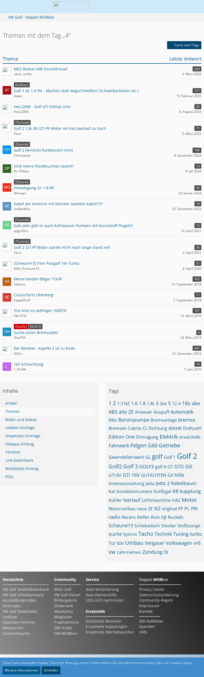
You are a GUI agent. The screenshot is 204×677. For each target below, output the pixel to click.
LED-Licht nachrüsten (105, 600)
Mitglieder (63, 616)
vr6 (197, 543)
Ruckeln (176, 517)
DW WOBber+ (66, 633)
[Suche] (21, 326)
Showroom (63, 605)
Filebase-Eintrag (19, 444)
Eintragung (147, 437)
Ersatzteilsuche (16, 633)
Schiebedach (147, 526)
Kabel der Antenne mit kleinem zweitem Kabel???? (58, 203)
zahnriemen (129, 552)
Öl (166, 552)
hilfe (179, 475)
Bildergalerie (65, 600)
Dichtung (158, 428)
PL (187, 508)
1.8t (150, 403)
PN (194, 508)
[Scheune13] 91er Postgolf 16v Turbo (46, 263)
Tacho (145, 533)
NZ (157, 508)
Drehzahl (192, 428)
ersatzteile (189, 437)
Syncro (130, 534)
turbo (196, 534)
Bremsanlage (164, 420)
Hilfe (143, 632)
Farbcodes (12, 605)
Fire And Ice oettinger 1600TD (40, 310)
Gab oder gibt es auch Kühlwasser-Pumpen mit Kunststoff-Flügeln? (73, 225)
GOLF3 (146, 466)
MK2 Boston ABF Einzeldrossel (40, 68)
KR (175, 491)
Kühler (115, 500)
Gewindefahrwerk (126, 457)
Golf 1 (170, 457)
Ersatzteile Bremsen (103, 621)
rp (164, 516)
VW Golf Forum (67, 594)
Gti (188, 466)
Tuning (181, 534)
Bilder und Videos (21, 419)
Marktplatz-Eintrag (22, 468)
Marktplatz (63, 611)
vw (112, 551)
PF (180, 509)
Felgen (138, 445)
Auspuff (161, 412)
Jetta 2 (163, 483)
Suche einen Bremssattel (36, 332)
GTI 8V (115, 475)
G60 (153, 445)
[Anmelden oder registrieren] (178, 6)
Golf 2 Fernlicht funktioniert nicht (43, 150)
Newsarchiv (13, 627)
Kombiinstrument (134, 491)
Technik (163, 534)
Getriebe (169, 445)
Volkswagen (179, 543)
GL (148, 457)
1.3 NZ (123, 403)
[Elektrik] (21, 144)
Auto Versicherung (102, 589)
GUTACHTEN (153, 475)
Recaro (129, 517)
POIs (9, 476)
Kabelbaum (184, 483)
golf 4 (160, 467)
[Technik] (22, 122)
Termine (12, 452)
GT (170, 467)
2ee (163, 403)
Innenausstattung (126, 483)
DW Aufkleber (151, 621)
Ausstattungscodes (19, 600)
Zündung (152, 552)
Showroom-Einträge (22, 435)
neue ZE (145, 509)
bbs (113, 420)
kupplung (190, 491)
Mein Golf (62, 589)
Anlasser (143, 412)
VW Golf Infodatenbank (23, 594)
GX (170, 475)
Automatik (182, 412)
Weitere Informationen (21, 670)
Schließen (51, 670)
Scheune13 (121, 525)
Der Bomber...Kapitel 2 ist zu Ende (44, 348)
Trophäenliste (66, 622)
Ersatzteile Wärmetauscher (110, 632)
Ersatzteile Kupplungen (107, 626)
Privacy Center (152, 589)
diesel (175, 428)
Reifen (143, 517)
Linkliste (10, 616)
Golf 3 (130, 466)
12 (174, 403)
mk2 (176, 500)
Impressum (149, 605)
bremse (186, 420)
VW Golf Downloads (20, 611)
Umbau (134, 542)
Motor (189, 499)
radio (114, 517)
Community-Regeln (156, 600)
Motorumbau (122, 509)
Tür (112, 543)
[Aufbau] (21, 85)
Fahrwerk (119, 445)
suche (115, 534)
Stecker (168, 526)
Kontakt (146, 611)
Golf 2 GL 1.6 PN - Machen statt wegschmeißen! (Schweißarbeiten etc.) (76, 90)
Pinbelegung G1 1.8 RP (34, 187)
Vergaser (154, 543)
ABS (113, 412)
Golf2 (115, 466)
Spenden (147, 626)
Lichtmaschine (156, 500)
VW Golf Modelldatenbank (26, 589)
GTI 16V (131, 475)
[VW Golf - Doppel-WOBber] (71, 6)
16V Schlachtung (28, 364)
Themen (12, 411)
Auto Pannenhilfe (101, 594)
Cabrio (134, 428)
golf (157, 456)
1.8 (142, 403)
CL (145, 428)
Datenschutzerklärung (159, 594)
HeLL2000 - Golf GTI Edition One (42, 106)
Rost (155, 517)
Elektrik (169, 436)
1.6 (134, 403)
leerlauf (131, 500)
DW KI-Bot (63, 627)
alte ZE (126, 412)
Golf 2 (187, 456)
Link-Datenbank (19, 460)
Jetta (150, 483)
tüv (120, 543)
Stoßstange (188, 526)
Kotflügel (162, 491)
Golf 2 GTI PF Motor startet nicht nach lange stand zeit (62, 247)
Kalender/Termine (19, 622)
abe (196, 403)
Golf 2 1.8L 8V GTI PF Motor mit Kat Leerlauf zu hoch (60, 128)
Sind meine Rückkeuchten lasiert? (44, 166)
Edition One (122, 437)
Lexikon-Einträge (20, 427)
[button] (165, 6)
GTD (179, 466)
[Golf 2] (35, 326)
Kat (112, 491)
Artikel (11, 403)
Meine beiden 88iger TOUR (38, 278)
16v (186, 403)
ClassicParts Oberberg (33, 294)
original (169, 509)
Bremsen (118, 428)
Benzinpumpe (133, 420)
